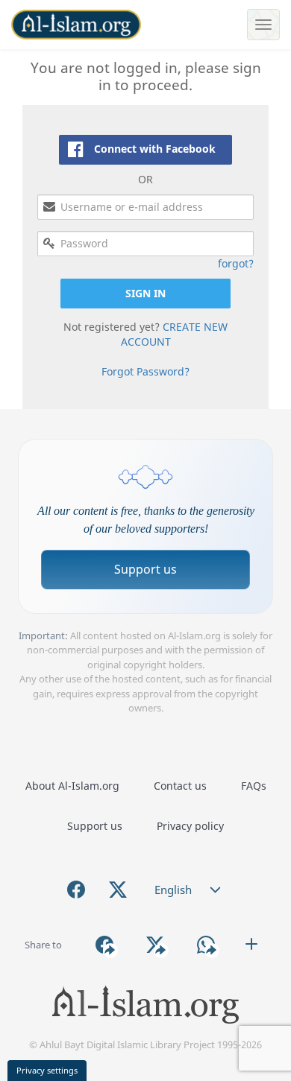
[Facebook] (76, 889)
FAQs (253, 786)
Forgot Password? (145, 371)
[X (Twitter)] (118, 889)
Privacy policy (190, 826)
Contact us (180, 786)
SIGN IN (145, 293)
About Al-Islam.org (72, 786)
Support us (145, 569)
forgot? (236, 263)
